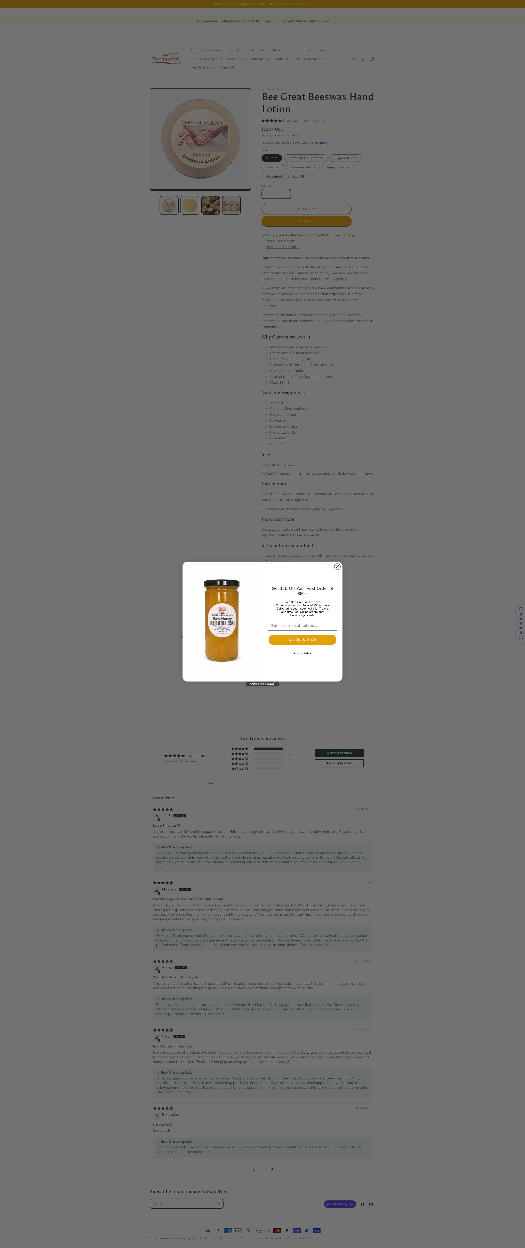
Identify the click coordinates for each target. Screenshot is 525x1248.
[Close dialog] (337, 567)
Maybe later (302, 653)
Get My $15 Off (303, 640)
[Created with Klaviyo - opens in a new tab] (262, 684)
